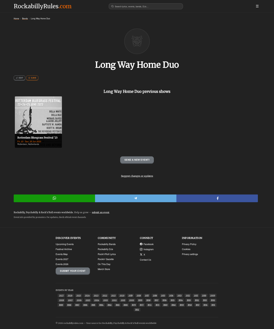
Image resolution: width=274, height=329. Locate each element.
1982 (109, 305)
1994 (181, 300)
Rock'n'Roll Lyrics (107, 254)
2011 (196, 295)
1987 (77, 305)
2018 (139, 295)
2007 (70, 300)
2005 (87, 300)
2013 (179, 295)
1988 (69, 305)
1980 (125, 305)
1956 (205, 305)
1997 (156, 300)
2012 (188, 295)
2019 (130, 295)
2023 (96, 295)
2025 (78, 295)
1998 (148, 300)
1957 (197, 305)
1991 (205, 300)
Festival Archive (64, 249)
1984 (101, 305)
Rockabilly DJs (105, 249)
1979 (134, 305)
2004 (96, 300)
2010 (204, 295)
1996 (164, 300)
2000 (131, 300)
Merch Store (104, 269)
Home (16, 18)
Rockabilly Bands (107, 244)
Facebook (149, 244)
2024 (87, 295)
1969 (165, 305)
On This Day (104, 264)
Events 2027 (62, 259)
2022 (104, 295)
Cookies (186, 249)
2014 (171, 295)
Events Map (62, 254)
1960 (173, 305)
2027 (61, 295)
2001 (123, 300)
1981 (117, 305)
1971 (157, 305)
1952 (137, 309)
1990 (213, 300)
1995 (173, 300)
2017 (147, 295)
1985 (93, 305)
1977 (142, 305)
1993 (189, 300)
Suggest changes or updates (137, 175)
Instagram (149, 249)
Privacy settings (190, 254)
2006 (79, 300)
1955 (213, 305)
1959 (182, 305)
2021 (113, 295)
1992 (197, 300)
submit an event (100, 212)
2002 (114, 300)
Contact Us (145, 259)
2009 (212, 295)
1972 (150, 305)
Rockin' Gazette (106, 259)
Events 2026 (62, 264)
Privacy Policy (189, 244)
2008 (61, 300)
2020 (122, 295)
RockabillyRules (43, 6)
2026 (70, 295)
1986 (85, 305)
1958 (190, 305)
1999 (140, 300)
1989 (61, 305)
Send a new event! (137, 159)
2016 (155, 295)
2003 (105, 300)
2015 (163, 295)
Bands (25, 18)
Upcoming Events (65, 244)
